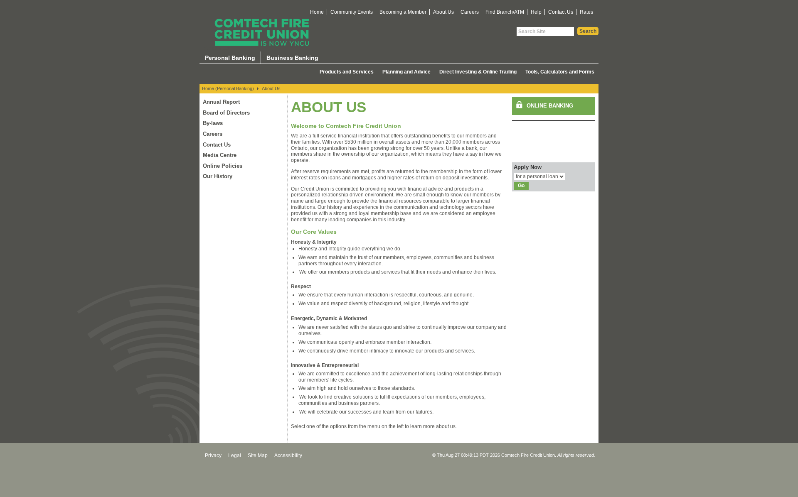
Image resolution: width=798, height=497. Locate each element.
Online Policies (222, 166)
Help (536, 12)
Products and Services (347, 72)
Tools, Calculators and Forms (559, 72)
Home (317, 12)
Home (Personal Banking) (228, 88)
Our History (217, 176)
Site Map (258, 455)
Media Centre (219, 155)
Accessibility (288, 455)
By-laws (213, 123)
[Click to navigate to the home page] (262, 32)
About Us (443, 12)
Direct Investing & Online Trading (478, 72)
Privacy (213, 455)
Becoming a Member (402, 12)
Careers (470, 12)
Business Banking (292, 57)
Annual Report (221, 102)
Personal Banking (230, 57)
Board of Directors (226, 113)
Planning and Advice (406, 72)
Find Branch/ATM (504, 12)
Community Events (351, 12)
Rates (586, 12)
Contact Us (560, 12)
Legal (234, 455)
